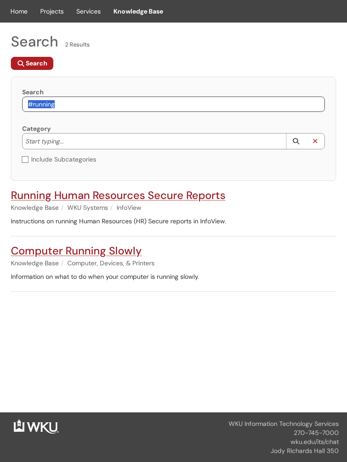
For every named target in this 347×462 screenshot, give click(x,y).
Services (88, 11)
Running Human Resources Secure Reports (118, 195)
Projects (52, 11)
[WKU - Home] (36, 426)
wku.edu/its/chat (315, 442)
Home (19, 11)
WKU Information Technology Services (284, 424)
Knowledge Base (138, 11)
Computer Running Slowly (76, 251)
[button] (295, 141)
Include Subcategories (63, 159)
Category (36, 129)
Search (33, 92)
